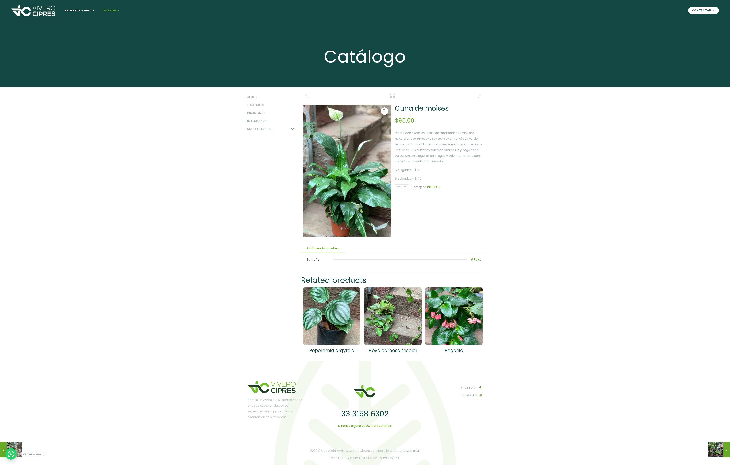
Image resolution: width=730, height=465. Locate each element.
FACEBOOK (469, 387)
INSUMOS (353, 458)
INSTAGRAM (468, 395)
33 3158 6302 (365, 413)
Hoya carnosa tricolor (393, 350)
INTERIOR (433, 187)
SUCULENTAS (389, 458)
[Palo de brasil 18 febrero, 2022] (719, 449)
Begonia (454, 350)
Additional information (323, 248)
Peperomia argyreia (331, 350)
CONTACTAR (701, 10)
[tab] (322, 248)
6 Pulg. (476, 259)
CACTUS (337, 458)
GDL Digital (411, 450)
